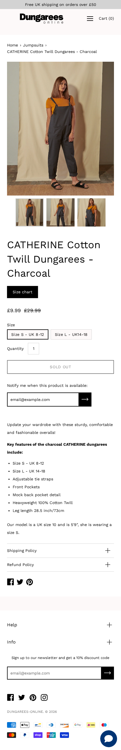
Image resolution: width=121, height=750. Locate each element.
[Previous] (21, 128)
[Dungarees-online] (41, 18)
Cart (106, 18)
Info (11, 642)
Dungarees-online (25, 712)
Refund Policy (20, 564)
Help (12, 624)
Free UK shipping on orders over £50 (60, 4)
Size (11, 325)
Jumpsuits (33, 45)
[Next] (100, 128)
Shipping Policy (22, 550)
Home (12, 45)
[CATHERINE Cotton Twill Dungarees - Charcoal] (29, 212)
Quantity (15, 348)
